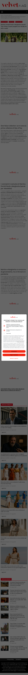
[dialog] (14, 337)
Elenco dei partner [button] (20, 341)
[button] (14, 333)
